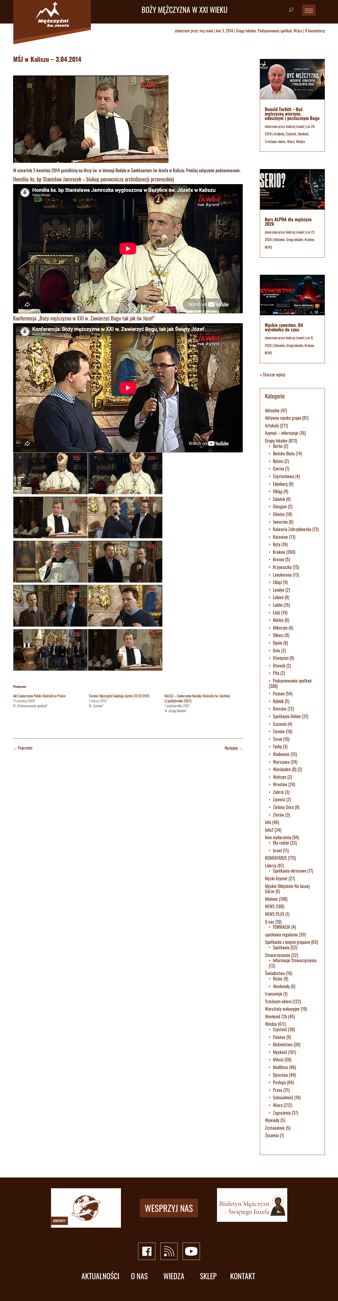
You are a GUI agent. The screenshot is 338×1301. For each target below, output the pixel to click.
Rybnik (278, 701)
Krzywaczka (282, 567)
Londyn (278, 590)
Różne (278, 978)
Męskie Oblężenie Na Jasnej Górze (287, 889)
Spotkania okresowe (289, 870)
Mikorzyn (280, 627)
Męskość (303, 133)
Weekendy (281, 986)
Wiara (297, 31)
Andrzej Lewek (295, 126)
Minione (271, 899)
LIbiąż (277, 582)
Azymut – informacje (281, 433)
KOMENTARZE (276, 858)
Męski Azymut (276, 878)
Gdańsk (279, 499)
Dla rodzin (281, 842)
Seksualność (283, 1097)
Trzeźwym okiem (275, 141)
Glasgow (280, 506)
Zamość (279, 799)
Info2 (269, 830)
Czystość (291, 133)
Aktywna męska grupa (283, 418)
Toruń (277, 739)
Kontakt (242, 1276)
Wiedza (300, 141)
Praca (277, 1090)
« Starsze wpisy (272, 374)
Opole (277, 642)
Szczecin (280, 724)
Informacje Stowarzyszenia (294, 960)
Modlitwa (280, 1067)
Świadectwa (275, 973)
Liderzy (270, 865)
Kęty (276, 544)
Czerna (278, 468)
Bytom (278, 461)
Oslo (276, 650)
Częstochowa (283, 476)
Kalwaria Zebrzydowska (292, 529)
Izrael (277, 850)
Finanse (279, 1037)
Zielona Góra (283, 807)
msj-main (206, 31)
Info (268, 822)
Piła (276, 673)
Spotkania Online (287, 716)
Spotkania (281, 947)
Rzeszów (280, 708)
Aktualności (100, 1276)
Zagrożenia (282, 1112)
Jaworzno (280, 521)
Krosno (278, 559)
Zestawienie (275, 1128)
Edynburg (280, 484)
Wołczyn (279, 777)
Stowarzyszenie (277, 955)
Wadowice (281, 754)
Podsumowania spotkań (275, 31)
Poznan (279, 693)
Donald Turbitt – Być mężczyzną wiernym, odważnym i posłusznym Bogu (292, 113)
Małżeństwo (282, 1044)
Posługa (279, 1082)
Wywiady (272, 1120)
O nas (269, 921)
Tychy (277, 746)
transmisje (273, 993)
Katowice (280, 537)
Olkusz (278, 635)
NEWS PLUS (274, 914)
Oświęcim (281, 658)
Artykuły (279, 133)
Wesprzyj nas (169, 1208)
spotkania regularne (281, 934)
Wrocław (280, 784)
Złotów (278, 814)
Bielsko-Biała (284, 453)
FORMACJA (281, 927)
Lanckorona (282, 574)
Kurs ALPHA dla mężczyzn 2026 (288, 221)
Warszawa (281, 762)
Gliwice (279, 514)
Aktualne (279, 239)
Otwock (279, 665)
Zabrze (278, 792)
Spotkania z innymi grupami (287, 942)
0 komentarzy (315, 31)
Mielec (278, 620)
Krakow (309, 239)
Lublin (278, 605)
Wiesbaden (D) (284, 769)
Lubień (278, 597)
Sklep (208, 1276)
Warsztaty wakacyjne (282, 1009)
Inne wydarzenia (278, 837)
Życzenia (272, 1135)
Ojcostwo (280, 1075)
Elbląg (278, 491)
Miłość (278, 1059)
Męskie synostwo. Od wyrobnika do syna (284, 327)
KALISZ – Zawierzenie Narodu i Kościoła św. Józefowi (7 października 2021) (197, 698)
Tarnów (279, 731)
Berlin (278, 446)
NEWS (268, 247)
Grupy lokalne (246, 31)
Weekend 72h (276, 1016)
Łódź (276, 612)
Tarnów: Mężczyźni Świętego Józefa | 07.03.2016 (119, 695)
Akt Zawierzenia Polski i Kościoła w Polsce (39, 695)
